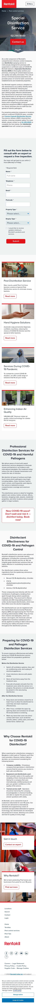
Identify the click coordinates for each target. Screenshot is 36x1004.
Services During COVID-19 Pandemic (17, 368)
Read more (10, 296)
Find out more (11, 887)
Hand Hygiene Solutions (17, 322)
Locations (8, 909)
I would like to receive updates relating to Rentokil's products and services (16, 231)
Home (4, 11)
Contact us (18, 41)
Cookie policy (17, 990)
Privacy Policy (10, 966)
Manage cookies (18, 994)
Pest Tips (8, 934)
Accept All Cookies (18, 1000)
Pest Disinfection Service (17, 280)
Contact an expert (13, 844)
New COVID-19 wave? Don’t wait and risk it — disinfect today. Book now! (18, 515)
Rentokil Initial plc (16, 974)
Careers (7, 964)
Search (7, 912)
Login (6, 918)
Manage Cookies (23, 968)
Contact (7, 915)
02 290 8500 (18, 35)
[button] (18, 50)
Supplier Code (10, 968)
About (7, 937)
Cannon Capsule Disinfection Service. (18, 116)
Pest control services (16, 11)
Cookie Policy (21, 966)
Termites (8, 927)
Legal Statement (18, 964)
